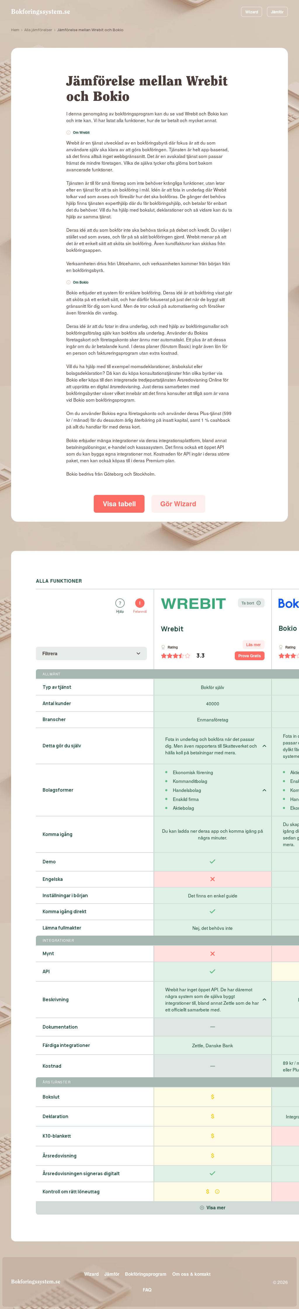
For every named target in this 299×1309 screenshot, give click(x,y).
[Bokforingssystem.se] (40, 11)
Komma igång (57, 834)
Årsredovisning (60, 1156)
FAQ (147, 1290)
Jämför (277, 12)
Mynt (48, 953)
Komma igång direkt (64, 912)
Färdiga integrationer (66, 1045)
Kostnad (52, 1066)
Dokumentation (60, 1027)
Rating (173, 647)
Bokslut (51, 1097)
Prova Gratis (249, 655)
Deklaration (55, 1116)
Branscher (54, 719)
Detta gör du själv (62, 746)
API (46, 972)
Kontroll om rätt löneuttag (71, 1192)
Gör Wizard (178, 503)
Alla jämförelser (38, 29)
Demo (49, 862)
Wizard (251, 12)
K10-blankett (57, 1136)
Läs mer (253, 644)
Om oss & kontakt (191, 1274)
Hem (15, 29)
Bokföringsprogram (145, 1274)
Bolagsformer (58, 790)
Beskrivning (56, 1000)
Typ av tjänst (57, 687)
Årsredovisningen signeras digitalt (81, 1174)
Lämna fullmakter (62, 928)
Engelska (53, 879)
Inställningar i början (65, 895)
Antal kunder (57, 703)
